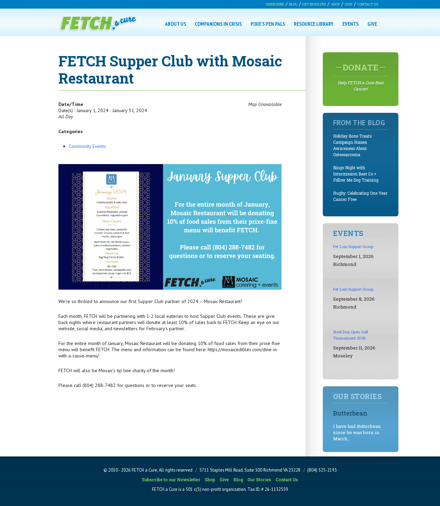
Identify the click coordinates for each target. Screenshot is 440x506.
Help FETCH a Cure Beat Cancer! (361, 76)
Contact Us (368, 4)
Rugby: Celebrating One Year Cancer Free (360, 196)
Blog (293, 4)
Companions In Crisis (218, 23)
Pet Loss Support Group (353, 246)
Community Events (87, 146)
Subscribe (275, 4)
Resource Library (313, 23)
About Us (175, 23)
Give (348, 4)
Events (350, 23)
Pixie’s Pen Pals (268, 23)
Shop (335, 4)
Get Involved (314, 4)
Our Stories (259, 479)
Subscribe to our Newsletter (171, 479)
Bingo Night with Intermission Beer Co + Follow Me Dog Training (355, 174)
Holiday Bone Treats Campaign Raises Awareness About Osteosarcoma (352, 145)
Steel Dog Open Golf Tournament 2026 (350, 335)
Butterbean (350, 413)
